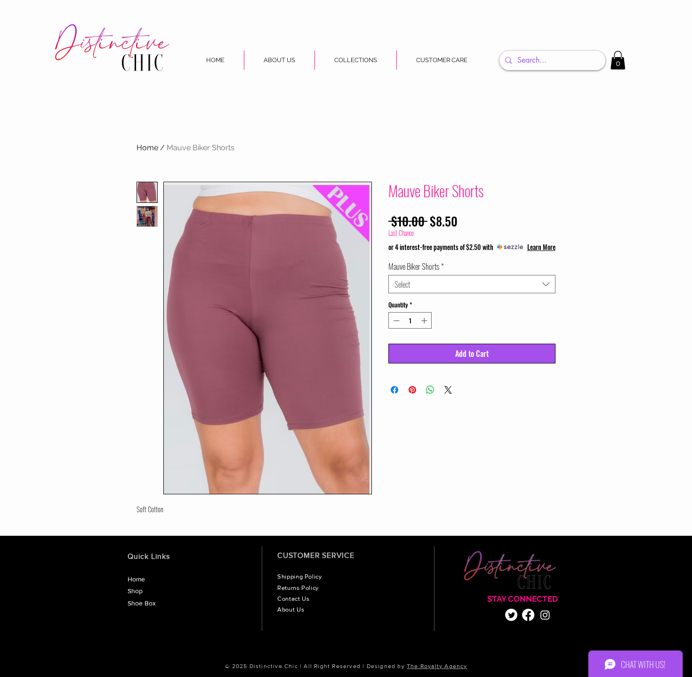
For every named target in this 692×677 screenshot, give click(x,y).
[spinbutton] (410, 321)
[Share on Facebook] (394, 389)
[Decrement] (395, 321)
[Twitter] (511, 615)
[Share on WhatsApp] (430, 389)
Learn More (541, 247)
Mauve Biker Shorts (416, 266)
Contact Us (294, 598)
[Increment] (425, 321)
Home (147, 147)
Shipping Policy (300, 576)
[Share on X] (448, 389)
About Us (291, 609)
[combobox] (471, 284)
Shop (135, 591)
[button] (355, 60)
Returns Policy (299, 587)
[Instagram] (545, 615)
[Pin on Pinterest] (412, 389)
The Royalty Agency (437, 666)
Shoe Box (142, 603)
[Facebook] (528, 615)
